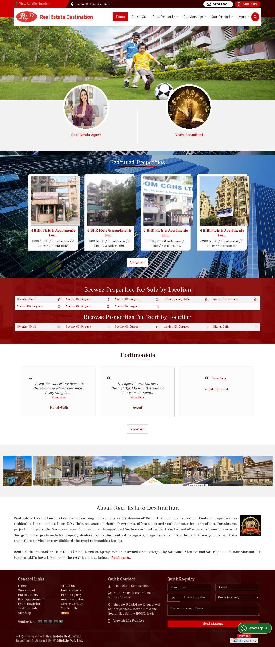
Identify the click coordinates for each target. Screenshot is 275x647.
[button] (34, 3)
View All (137, 263)
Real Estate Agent (86, 135)
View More (59, 397)
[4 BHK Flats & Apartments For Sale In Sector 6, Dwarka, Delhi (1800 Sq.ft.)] (55, 201)
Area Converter (72, 599)
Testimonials (28, 608)
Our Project (221, 17)
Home (120, 17)
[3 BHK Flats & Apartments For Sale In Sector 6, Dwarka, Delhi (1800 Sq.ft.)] (111, 201)
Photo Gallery (28, 595)
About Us (138, 17)
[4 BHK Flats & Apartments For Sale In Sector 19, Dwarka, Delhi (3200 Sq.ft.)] (224, 201)
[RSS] (65, 613)
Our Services (193, 17)
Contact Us (69, 608)
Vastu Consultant (189, 135)
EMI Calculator (29, 604)
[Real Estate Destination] (54, 16)
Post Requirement (31, 599)
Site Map (24, 613)
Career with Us (72, 604)
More (242, 17)
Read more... (121, 558)
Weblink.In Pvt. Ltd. (68, 640)
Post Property (71, 595)
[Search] (255, 16)
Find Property (163, 17)
